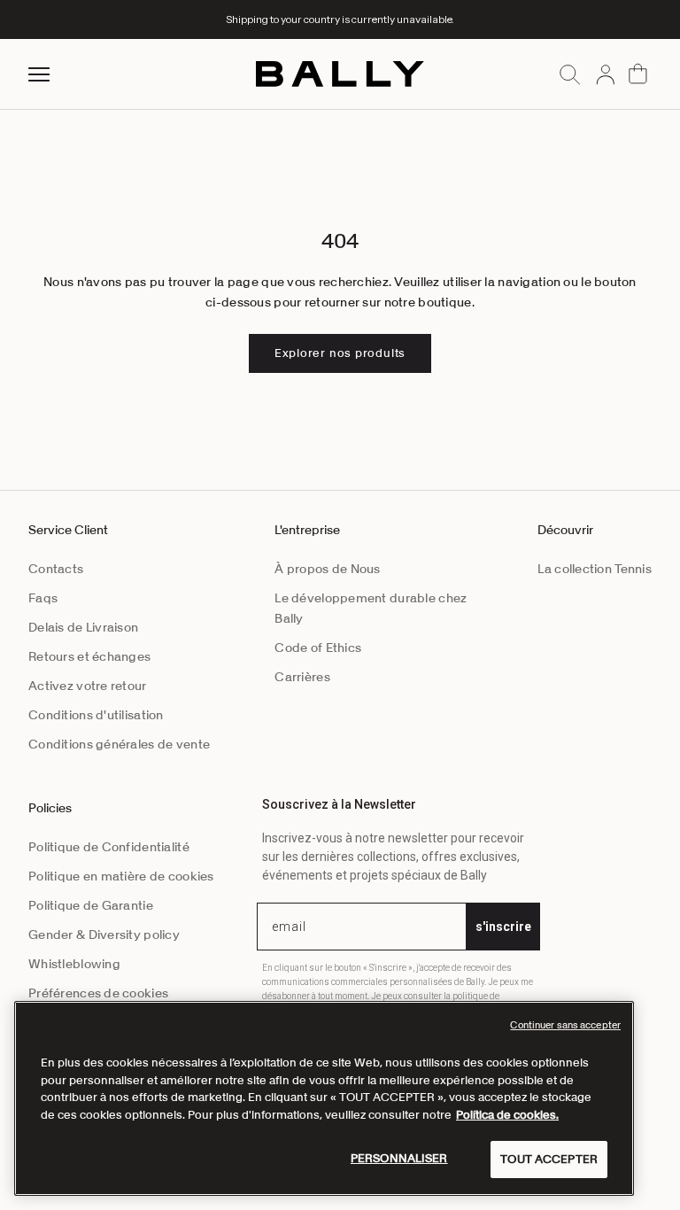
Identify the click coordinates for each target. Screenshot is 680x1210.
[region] (324, 1098)
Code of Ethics (317, 647)
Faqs (43, 598)
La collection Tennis (594, 569)
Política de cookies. (507, 1114)
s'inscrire (503, 926)
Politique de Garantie (90, 905)
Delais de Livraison (83, 627)
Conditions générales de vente (119, 744)
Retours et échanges (89, 656)
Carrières (302, 677)
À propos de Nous (327, 569)
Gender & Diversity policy (104, 934)
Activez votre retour (87, 686)
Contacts (55, 569)
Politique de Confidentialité (108, 847)
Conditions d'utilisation (96, 715)
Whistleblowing (74, 964)
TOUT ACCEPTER (549, 1159)
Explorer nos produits (340, 353)
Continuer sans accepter (565, 1025)
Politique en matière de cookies (121, 876)
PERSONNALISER (399, 1158)
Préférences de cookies (98, 993)
